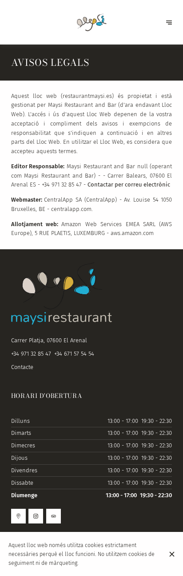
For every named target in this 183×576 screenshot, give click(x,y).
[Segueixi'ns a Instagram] (35, 516)
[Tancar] (171, 554)
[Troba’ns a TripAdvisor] (53, 516)
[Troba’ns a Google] (18, 516)
